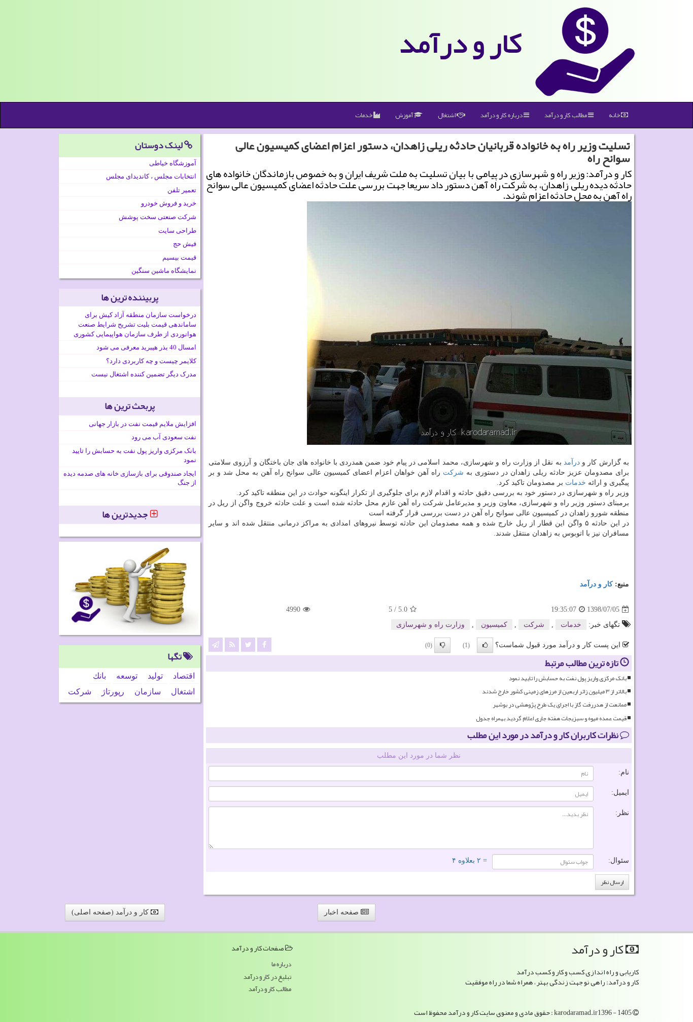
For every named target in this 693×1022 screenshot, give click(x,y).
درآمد (572, 462)
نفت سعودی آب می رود (163, 437)
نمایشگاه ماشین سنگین (163, 270)
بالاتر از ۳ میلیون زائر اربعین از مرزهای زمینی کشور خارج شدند (554, 691)
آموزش (404, 115)
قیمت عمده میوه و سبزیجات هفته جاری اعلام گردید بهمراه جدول (551, 718)
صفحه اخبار (342, 912)
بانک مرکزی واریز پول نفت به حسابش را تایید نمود (568, 678)
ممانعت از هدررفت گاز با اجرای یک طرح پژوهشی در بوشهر (560, 705)
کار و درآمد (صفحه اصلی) (111, 912)
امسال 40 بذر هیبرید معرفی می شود (146, 347)
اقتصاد (184, 676)
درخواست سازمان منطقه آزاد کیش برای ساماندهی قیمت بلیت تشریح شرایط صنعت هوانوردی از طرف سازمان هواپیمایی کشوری (135, 324)
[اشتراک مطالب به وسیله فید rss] (232, 644)
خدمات (364, 115)
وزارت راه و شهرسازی (430, 624)
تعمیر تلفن (181, 190)
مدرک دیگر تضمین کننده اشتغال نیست (143, 374)
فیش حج (184, 244)
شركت (453, 472)
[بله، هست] (485, 645)
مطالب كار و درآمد (566, 115)
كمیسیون (494, 624)
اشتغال (447, 115)
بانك (99, 676)
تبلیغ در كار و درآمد (267, 977)
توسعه (126, 676)
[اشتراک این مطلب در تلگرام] (216, 644)
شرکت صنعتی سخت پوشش (157, 217)
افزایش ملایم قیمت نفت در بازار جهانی (142, 424)
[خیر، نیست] (442, 645)
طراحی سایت (177, 230)
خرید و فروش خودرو (168, 203)
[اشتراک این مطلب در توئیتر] (248, 644)
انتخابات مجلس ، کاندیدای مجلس (151, 176)
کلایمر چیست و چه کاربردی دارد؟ (151, 361)
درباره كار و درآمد (502, 115)
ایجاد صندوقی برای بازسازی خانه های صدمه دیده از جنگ (129, 478)
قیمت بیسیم (179, 257)
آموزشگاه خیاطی (172, 163)
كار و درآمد (460, 43)
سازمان (147, 691)
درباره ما (281, 964)
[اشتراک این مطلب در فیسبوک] (264, 644)
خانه (615, 115)
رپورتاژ (112, 691)
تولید (155, 676)
